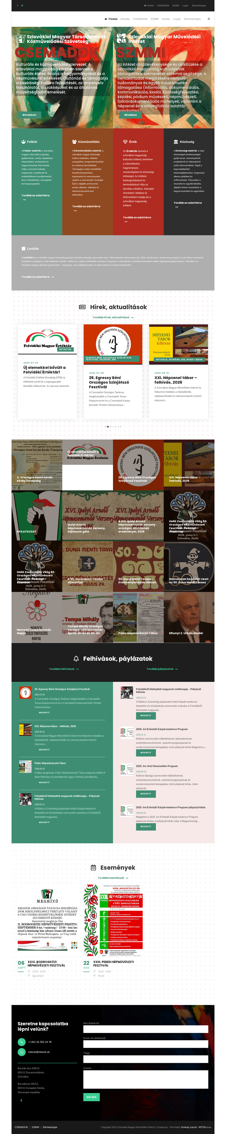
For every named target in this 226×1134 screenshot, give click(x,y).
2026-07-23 (31, 362)
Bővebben (29, 115)
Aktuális (125, 19)
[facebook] (17, 5)
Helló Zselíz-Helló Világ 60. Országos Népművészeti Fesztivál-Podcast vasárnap (188, 526)
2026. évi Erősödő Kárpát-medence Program (162, 729)
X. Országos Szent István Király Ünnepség (35, 479)
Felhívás (105, 359)
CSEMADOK (163, 5)
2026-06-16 (162, 373)
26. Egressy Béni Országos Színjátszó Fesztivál (109, 382)
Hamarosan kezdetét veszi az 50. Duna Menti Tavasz (188, 580)
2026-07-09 (96, 373)
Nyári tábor (194, 359)
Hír (114, 359)
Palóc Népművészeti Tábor (138, 633)
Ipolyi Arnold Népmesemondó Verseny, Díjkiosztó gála (86, 528)
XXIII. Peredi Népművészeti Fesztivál (113, 964)
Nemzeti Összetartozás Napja (34, 631)
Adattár (166, 19)
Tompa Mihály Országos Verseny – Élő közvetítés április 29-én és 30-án (85, 629)
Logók (185, 5)
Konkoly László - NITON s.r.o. (196, 1127)
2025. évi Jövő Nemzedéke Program (157, 766)
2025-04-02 (141, 813)
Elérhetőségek (199, 5)
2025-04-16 (141, 772)
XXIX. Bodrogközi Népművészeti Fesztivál (46, 964)
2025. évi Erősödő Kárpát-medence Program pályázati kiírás (171, 807)
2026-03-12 (40, 804)
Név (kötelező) (91, 1023)
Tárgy (86, 1053)
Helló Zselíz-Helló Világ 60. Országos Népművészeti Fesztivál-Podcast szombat (36, 577)
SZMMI (175, 5)
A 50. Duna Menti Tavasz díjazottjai (85, 580)
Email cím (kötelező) (94, 1038)
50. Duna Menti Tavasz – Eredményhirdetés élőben (137, 580)
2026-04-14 (40, 769)
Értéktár (65, 349)
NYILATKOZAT (26, 531)
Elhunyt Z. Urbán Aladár (186, 633)
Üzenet (87, 1068)
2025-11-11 (141, 735)
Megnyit (44, 712)
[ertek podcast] (22, 5)
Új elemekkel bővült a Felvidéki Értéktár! (44, 370)
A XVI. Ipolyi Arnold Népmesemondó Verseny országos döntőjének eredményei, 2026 (136, 526)
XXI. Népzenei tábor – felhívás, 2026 (176, 380)
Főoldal (150, 5)
